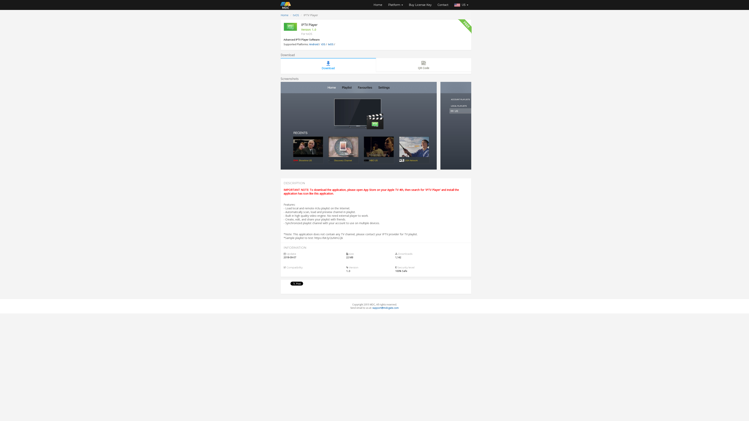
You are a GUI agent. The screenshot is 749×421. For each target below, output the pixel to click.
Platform (394, 5)
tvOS (296, 15)
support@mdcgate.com (385, 308)
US (463, 5)
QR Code (423, 68)
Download (328, 68)
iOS (323, 44)
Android (314, 44)
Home (378, 5)
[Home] (285, 5)
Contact (443, 5)
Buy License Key (420, 5)
